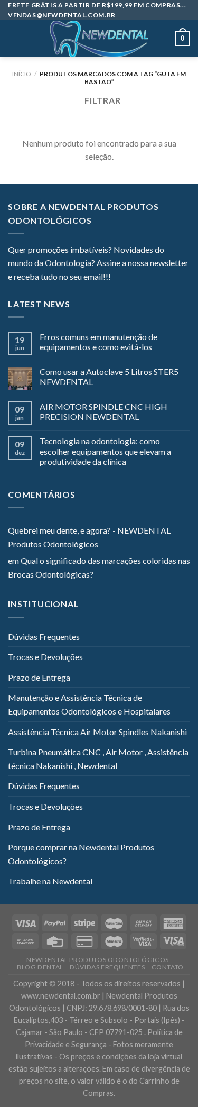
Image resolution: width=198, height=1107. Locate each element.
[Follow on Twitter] (144, 277)
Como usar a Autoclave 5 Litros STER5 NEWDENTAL (109, 377)
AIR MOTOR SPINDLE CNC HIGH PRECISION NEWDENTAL (103, 411)
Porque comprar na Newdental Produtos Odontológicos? (81, 854)
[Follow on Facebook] (119, 277)
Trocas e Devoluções (45, 657)
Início (21, 74)
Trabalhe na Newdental (50, 881)
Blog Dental (40, 967)
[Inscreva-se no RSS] (183, 277)
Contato (168, 967)
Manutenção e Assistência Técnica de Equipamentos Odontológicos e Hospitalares (89, 704)
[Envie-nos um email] (157, 277)
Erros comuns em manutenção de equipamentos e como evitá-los (98, 342)
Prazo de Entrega (39, 677)
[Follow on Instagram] (132, 277)
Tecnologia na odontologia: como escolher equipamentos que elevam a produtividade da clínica (105, 451)
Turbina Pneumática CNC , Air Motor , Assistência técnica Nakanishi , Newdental (98, 759)
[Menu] (14, 39)
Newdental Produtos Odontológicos (97, 960)
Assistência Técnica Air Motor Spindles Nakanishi (97, 732)
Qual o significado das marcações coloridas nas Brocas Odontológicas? (99, 567)
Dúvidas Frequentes (44, 637)
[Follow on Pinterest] (170, 277)
